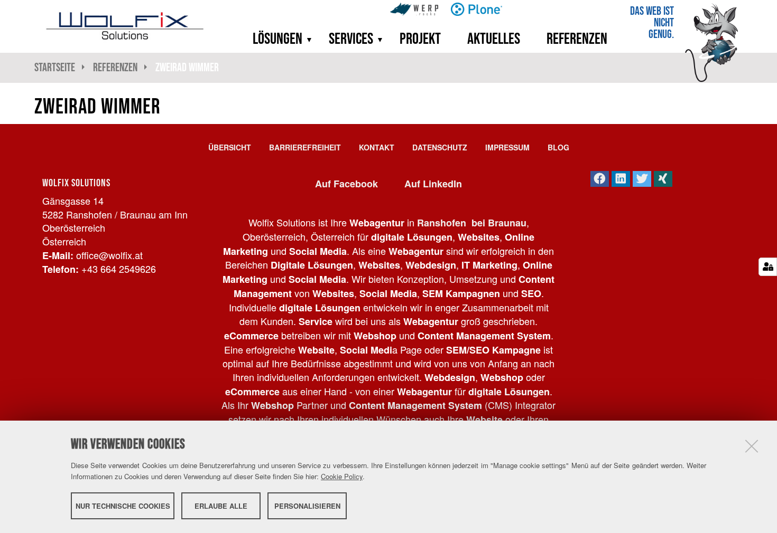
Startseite (54, 67)
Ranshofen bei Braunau (471, 223)
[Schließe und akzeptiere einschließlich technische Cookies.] (751, 445)
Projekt (420, 38)
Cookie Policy (342, 476)
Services (351, 38)
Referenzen (577, 38)
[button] (306, 38)
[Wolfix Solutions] (125, 25)
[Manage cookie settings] (767, 267)
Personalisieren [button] (307, 505)
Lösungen (277, 38)
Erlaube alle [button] (221, 505)
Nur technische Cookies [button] (123, 505)
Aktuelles (493, 38)
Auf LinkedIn (433, 184)
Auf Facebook (346, 184)
